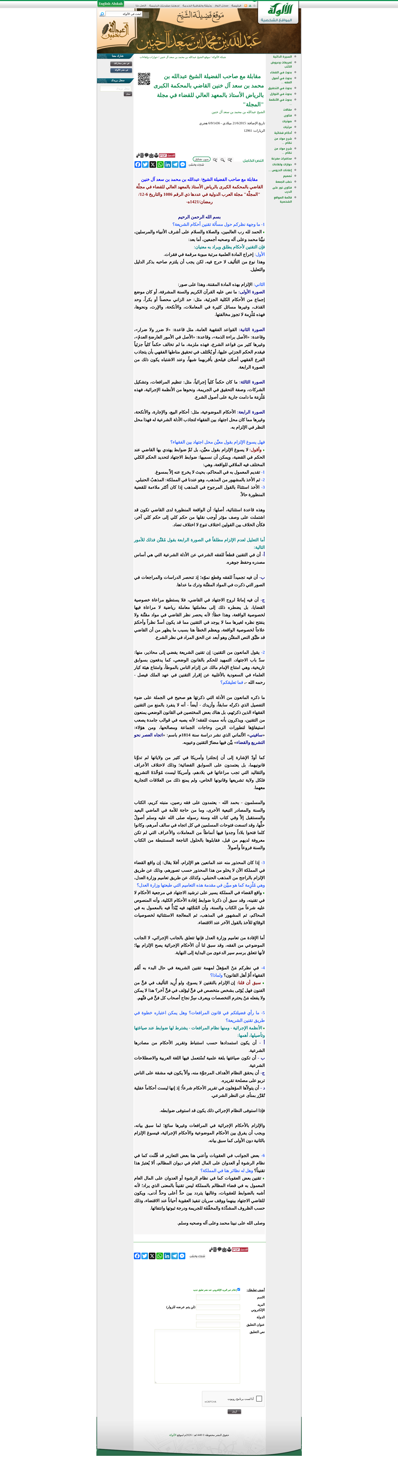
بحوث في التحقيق (280, 88)
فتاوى (288, 115)
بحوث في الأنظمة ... (280, 101)
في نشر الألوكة (121, 70)
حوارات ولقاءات (282, 164)
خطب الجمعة (283, 181)
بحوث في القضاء (281, 72)
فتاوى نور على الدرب (282, 189)
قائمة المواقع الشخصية (283, 199)
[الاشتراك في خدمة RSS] (246, 6)
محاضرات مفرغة (281, 158)
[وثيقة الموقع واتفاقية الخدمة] (197, 7)
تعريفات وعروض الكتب (281, 64)
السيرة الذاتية (282, 56)
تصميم (287, 176)
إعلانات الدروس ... (280, 170)
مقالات (287, 109)
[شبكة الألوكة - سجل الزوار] (221, 6)
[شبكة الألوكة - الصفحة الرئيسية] (236, 7)
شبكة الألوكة (219, 57)
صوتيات (287, 121)
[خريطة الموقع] (250, 6)
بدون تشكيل (202, 159)
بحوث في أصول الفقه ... (282, 80)
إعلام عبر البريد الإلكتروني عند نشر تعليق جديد (215, 1290)
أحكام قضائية (283, 132)
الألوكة (172, 1435)
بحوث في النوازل (281, 94)
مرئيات (287, 127)
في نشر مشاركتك (121, 63)
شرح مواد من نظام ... (283, 140)
